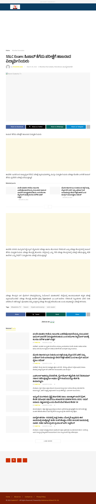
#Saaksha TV (16, 307)
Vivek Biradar (18, 67)
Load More (48, 441)
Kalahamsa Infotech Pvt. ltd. (50, 500)
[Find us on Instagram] (19, 460)
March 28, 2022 (32, 67)
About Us (17, 497)
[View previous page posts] (46, 206)
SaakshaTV (14, 500)
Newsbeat (58, 67)
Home (8, 50)
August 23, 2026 (23, 199)
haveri (26, 307)
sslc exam (51, 307)
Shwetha (37, 342)
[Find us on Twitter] (13, 460)
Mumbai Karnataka (18, 50)
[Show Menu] (7, 6)
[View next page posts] (50, 206)
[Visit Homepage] (15, 7)
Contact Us (28, 497)
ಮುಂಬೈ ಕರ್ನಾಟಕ (67, 67)
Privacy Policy (41, 497)
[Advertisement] (48, 30)
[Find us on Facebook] (8, 460)
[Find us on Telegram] (25, 460)
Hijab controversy (37, 307)
